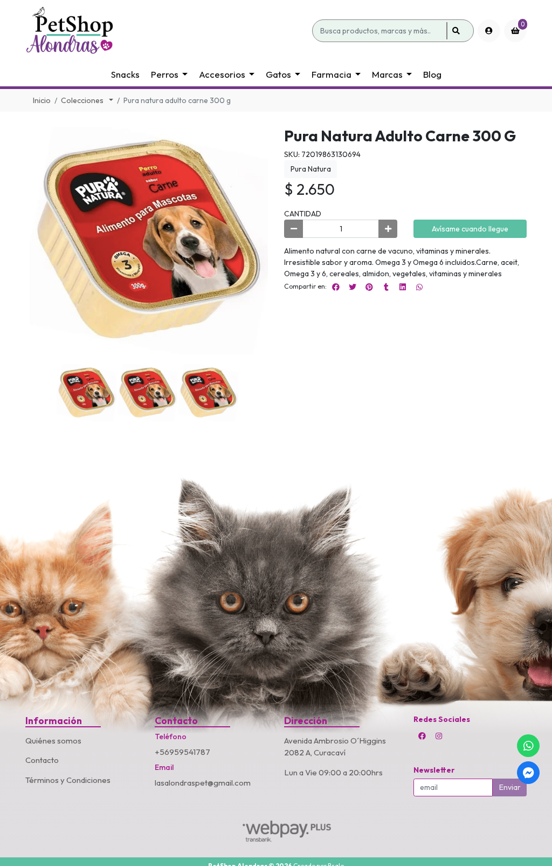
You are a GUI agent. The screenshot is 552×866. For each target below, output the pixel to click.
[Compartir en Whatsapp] (419, 287)
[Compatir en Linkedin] (402, 287)
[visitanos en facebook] (422, 736)
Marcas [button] (387, 74)
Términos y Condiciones (68, 780)
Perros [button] (164, 74)
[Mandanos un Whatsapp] (528, 745)
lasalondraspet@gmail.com (203, 783)
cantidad (302, 214)
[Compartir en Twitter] (352, 287)
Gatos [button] (278, 74)
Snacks (125, 74)
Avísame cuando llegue (470, 229)
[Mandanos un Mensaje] (528, 772)
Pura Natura (311, 169)
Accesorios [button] (222, 74)
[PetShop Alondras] (166, 31)
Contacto (42, 760)
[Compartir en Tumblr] (386, 287)
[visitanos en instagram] (438, 736)
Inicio (42, 100)
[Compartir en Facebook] (335, 287)
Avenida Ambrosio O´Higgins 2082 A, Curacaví (335, 746)
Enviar (510, 787)
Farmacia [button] (331, 74)
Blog (432, 74)
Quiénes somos (53, 740)
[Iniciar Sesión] (489, 30)
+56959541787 (182, 752)
